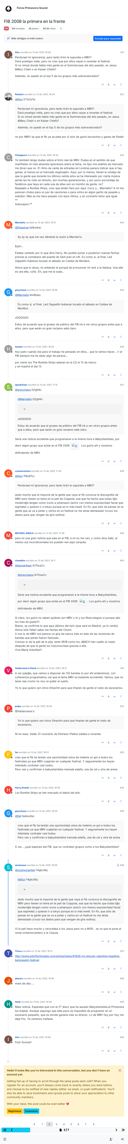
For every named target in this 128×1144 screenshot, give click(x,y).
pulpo (18, 706)
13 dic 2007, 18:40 (43, 706)
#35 (122, 811)
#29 (122, 533)
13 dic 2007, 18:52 (40, 752)
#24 (122, 222)
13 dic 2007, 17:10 (49, 384)
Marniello (20, 222)
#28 (122, 471)
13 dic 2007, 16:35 (49, 155)
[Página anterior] (34, 1124)
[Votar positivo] (103, 84)
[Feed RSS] (61, 28)
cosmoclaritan (22, 471)
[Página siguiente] (94, 1124)
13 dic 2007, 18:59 (48, 811)
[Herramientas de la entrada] (121, 84)
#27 (122, 384)
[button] (4, 1139)
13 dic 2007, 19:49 (45, 978)
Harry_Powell (22, 787)
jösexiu (19, 978)
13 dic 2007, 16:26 (41, 52)
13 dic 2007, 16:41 (47, 222)
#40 (122, 1037)
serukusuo (20, 865)
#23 (122, 155)
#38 (122, 978)
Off (6, 28)
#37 (122, 951)
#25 (122, 290)
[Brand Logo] (9, 8)
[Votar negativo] (115, 84)
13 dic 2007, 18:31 (58, 668)
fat (16, 752)
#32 (122, 706)
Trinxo (18, 951)
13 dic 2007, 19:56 (43, 1001)
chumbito (20, 560)
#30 (122, 560)
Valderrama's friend (25, 668)
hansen (19, 346)
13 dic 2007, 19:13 (43, 951)
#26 (122, 346)
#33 (122, 752)
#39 (122, 1001)
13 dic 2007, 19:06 (48, 865)
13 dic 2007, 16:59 (45, 346)
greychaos (20, 290)
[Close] (120, 1070)
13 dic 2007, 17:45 (52, 471)
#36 (122, 865)
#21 (122, 52)
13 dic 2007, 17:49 (55, 533)
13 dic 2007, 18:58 (51, 787)
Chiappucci (21, 155)
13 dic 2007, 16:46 (48, 290)
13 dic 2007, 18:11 (46, 560)
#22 (122, 94)
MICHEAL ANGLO (24, 533)
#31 (122, 668)
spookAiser (21, 384)
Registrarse (14, 1111)
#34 (122, 787)
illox (17, 52)
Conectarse (31, 1111)
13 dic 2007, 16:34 (45, 94)
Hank (18, 1001)
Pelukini (19, 94)
